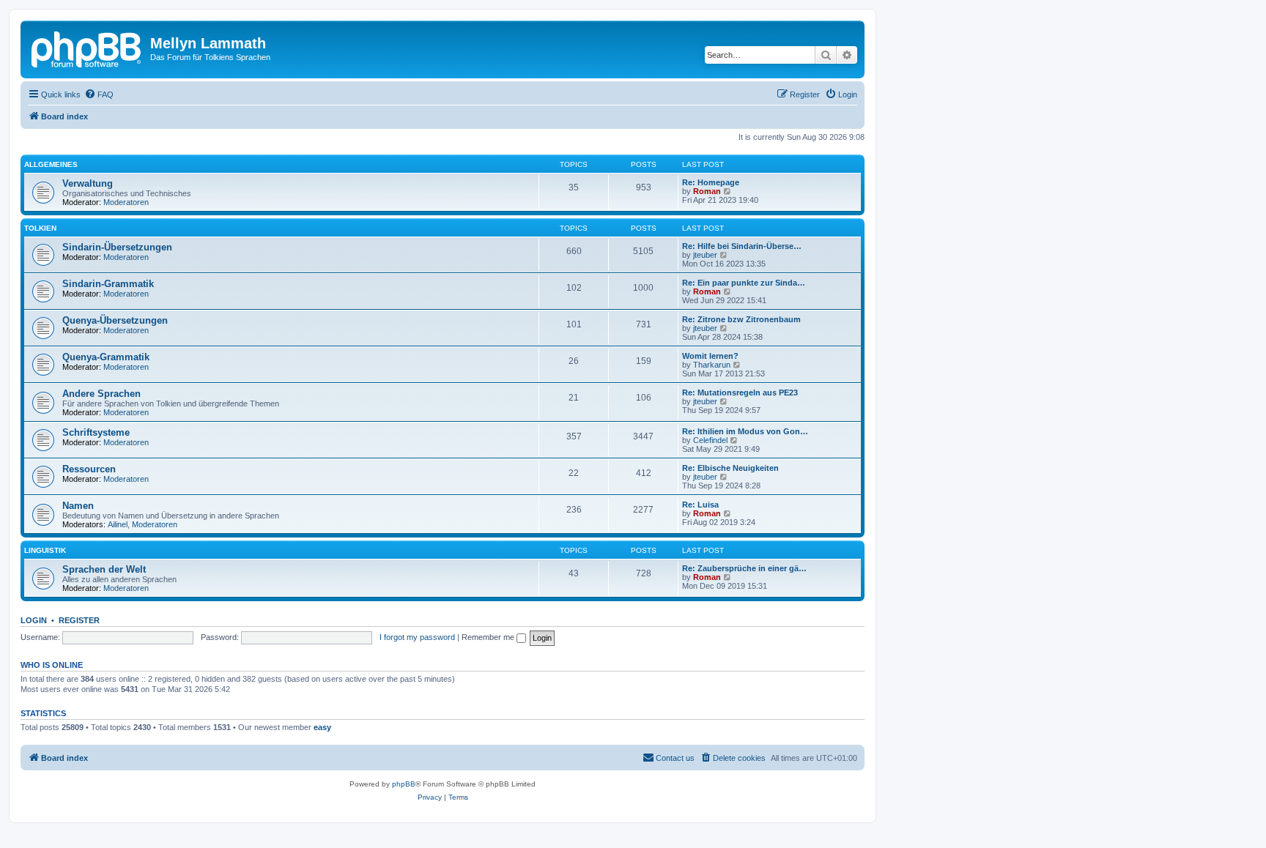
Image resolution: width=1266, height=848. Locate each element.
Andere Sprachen (101, 393)
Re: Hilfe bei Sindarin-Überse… (742, 246)
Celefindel (710, 440)
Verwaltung (87, 183)
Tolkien (40, 228)
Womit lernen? (710, 356)
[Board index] (87, 47)
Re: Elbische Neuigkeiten (730, 468)
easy (322, 727)
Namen (78, 505)
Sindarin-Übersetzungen (117, 247)
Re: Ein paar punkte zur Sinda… (743, 282)
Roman (707, 191)
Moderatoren (126, 202)
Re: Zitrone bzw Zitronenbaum (741, 319)
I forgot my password (417, 637)
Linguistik (45, 550)
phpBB (403, 784)
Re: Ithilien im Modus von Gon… (745, 431)
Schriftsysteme (96, 432)
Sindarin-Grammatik (108, 283)
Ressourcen (89, 469)
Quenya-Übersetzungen (115, 320)
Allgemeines (51, 164)
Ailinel (117, 524)
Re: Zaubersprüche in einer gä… (744, 568)
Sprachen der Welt (104, 569)
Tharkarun (711, 364)
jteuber (705, 254)
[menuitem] (99, 94)
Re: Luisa (700, 504)
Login (34, 620)
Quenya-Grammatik (105, 357)
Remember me (489, 637)
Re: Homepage (710, 182)
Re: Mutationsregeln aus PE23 (740, 392)
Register (79, 620)
